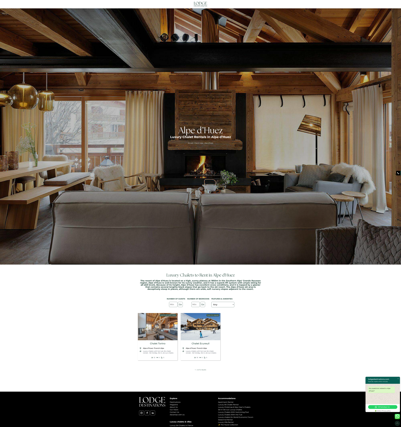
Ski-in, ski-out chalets (165, 353)
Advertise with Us (177, 415)
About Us (174, 407)
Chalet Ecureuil (200, 343)
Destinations (175, 402)
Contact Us (174, 412)
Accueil (190, 143)
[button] (260, 4)
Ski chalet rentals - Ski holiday (157, 352)
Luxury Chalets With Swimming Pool (233, 412)
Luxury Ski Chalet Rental (228, 405)
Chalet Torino (157, 343)
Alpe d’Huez (148, 348)
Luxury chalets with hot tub (153, 351)
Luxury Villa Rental (225, 422)
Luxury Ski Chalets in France (181, 425)
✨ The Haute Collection (228, 425)
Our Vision (174, 410)
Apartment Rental (225, 402)
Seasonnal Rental (225, 420)
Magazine (174, 405)
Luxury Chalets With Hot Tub (230, 415)
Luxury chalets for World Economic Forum (235, 417)
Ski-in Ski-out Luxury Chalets (230, 410)
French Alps (199, 143)
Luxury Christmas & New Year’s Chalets (234, 407)
